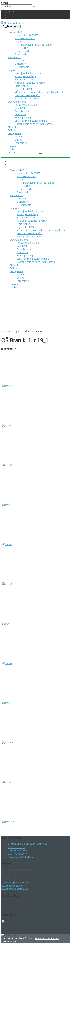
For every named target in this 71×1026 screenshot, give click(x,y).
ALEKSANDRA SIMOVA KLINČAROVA (27, 844)
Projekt (18, 41)
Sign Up (20, 1020)
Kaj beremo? (14, 57)
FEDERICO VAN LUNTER (21, 856)
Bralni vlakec (21, 85)
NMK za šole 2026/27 (26, 35)
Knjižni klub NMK (24, 89)
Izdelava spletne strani (47, 938)
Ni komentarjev (8, 348)
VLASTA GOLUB (16, 847)
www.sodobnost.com (12, 885)
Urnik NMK (20, 114)
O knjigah (20, 60)
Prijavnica (13, 146)
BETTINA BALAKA (17, 853)
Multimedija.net (9, 941)
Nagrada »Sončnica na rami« (30, 82)
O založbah (21, 54)
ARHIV (24, 47)
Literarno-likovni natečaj (27, 95)
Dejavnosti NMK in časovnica (37, 44)
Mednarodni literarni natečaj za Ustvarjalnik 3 (39, 92)
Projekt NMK (15, 32)
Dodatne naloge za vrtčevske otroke (34, 123)
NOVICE (12, 127)
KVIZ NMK (20, 108)
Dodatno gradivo (17, 101)
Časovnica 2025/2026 (26, 104)
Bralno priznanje (23, 117)
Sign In (27, 1020)
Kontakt (12, 149)
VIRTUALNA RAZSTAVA (27, 98)
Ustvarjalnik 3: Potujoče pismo (31, 120)
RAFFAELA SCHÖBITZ (19, 850)
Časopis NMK (22, 111)
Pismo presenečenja (25, 76)
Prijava (18, 136)
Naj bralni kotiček (24, 79)
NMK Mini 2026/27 (25, 38)
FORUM (12, 130)
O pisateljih (20, 63)
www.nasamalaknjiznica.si (15, 888)
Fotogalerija (14, 133)
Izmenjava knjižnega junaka (29, 73)
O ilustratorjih (22, 66)
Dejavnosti (13, 70)
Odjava (18, 139)
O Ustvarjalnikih (23, 51)
